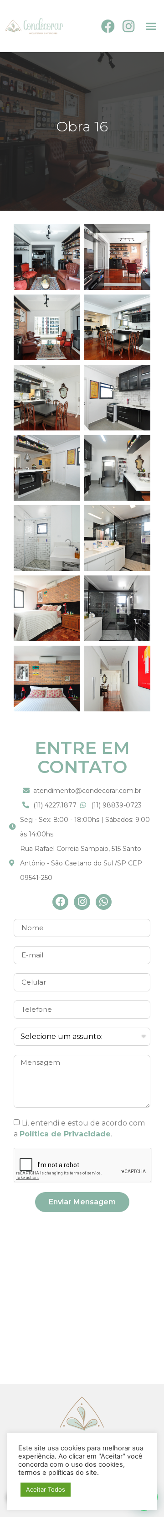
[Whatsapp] (104, 902)
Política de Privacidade (65, 1133)
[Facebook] (108, 26)
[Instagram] (128, 26)
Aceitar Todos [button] (45, 1489)
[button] (150, 26)
